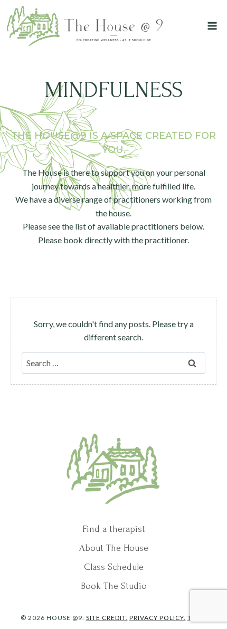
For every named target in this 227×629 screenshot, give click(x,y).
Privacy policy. (157, 618)
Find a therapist (113, 529)
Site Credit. (107, 618)
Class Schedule (114, 567)
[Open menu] (212, 25)
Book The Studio (114, 586)
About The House (113, 548)
